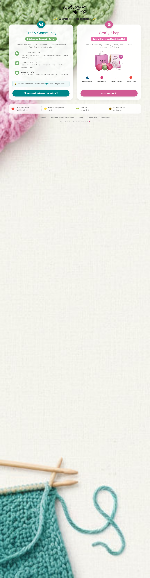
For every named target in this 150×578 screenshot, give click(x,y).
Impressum (43, 117)
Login (46, 84)
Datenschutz (92, 117)
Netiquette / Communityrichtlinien (63, 117)
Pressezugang (106, 117)
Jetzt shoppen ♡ (109, 93)
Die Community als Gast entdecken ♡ (41, 93)
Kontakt (81, 117)
